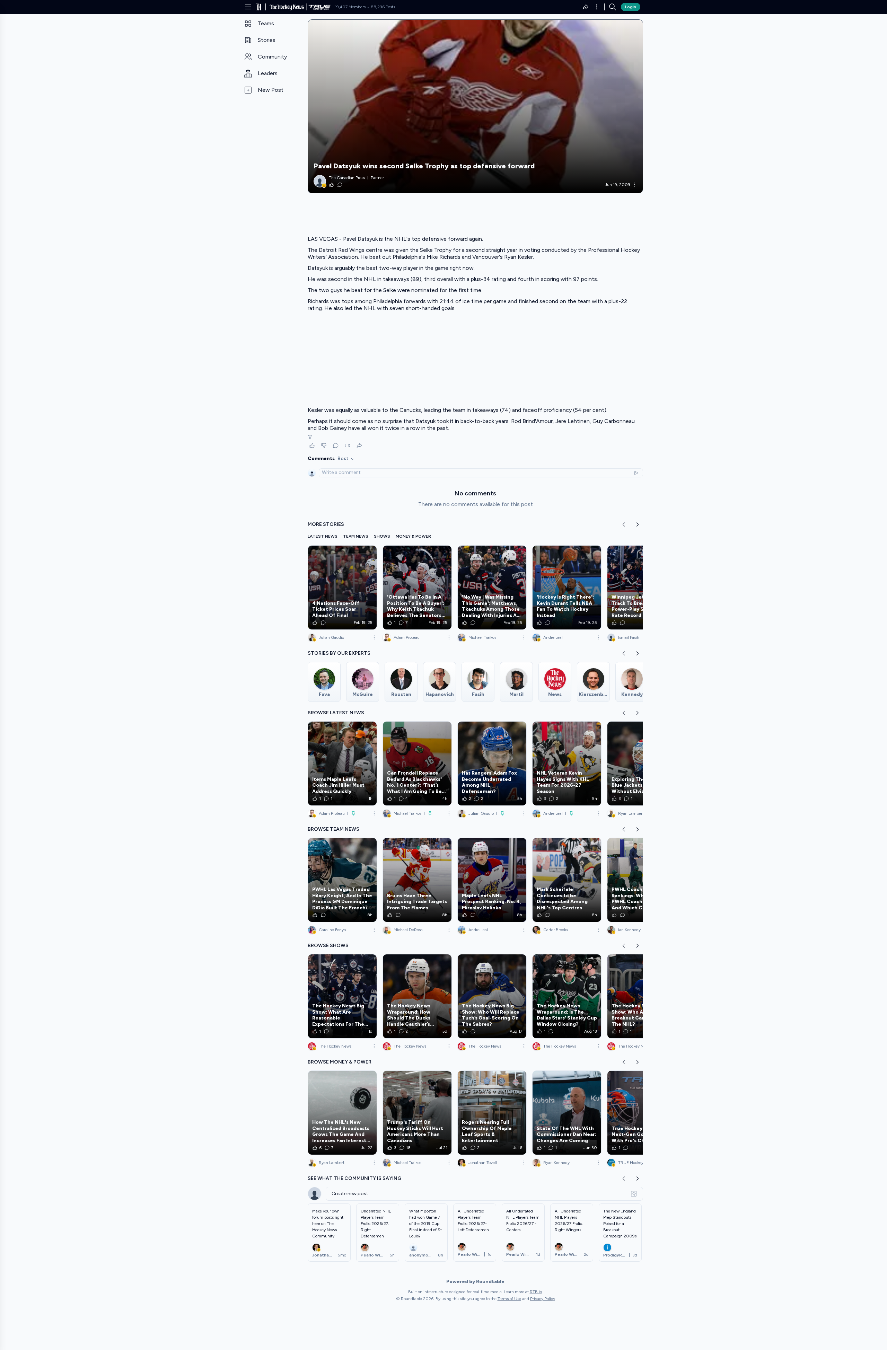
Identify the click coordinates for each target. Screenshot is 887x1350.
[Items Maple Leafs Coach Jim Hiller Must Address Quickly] (342, 763)
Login (630, 7)
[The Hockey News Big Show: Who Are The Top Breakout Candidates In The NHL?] (641, 996)
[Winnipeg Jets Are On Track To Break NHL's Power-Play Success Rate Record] (641, 587)
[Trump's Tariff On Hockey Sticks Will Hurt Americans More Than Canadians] (417, 1113)
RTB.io (536, 1291)
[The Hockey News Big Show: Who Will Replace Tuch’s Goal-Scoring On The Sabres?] (492, 996)
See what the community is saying (354, 1178)
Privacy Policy (542, 1298)
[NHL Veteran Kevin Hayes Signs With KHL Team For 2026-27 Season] (567, 763)
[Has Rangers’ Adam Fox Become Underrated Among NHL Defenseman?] (492, 763)
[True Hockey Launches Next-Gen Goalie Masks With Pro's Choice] (641, 1113)
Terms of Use (509, 1298)
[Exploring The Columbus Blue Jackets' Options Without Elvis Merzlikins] (641, 763)
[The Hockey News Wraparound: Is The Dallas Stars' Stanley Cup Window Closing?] (567, 996)
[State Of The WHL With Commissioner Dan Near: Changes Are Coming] (567, 1113)
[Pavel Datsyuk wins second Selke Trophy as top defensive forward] (475, 106)
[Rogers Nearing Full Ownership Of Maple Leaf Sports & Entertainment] (492, 1113)
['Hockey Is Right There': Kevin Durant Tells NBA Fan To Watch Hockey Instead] (567, 587)
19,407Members (350, 7)
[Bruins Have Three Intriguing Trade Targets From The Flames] (417, 880)
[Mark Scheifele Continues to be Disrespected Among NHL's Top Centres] (567, 880)
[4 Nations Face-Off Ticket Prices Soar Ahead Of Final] (342, 587)
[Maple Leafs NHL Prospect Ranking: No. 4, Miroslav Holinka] (492, 880)
